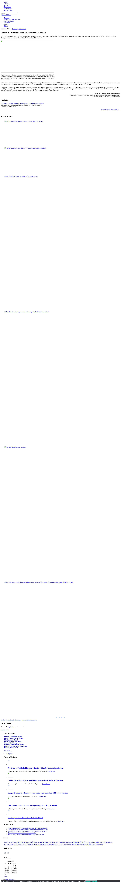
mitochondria (23, 844)
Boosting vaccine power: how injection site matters (22, 833)
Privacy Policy (8, 10)
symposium (80, 844)
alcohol (5, 842)
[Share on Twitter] (59, 718)
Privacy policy (92, 881)
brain (31, 842)
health (103, 842)
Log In (6, 5)
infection (111, 842)
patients (46, 844)
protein (54, 844)
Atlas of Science (9, 879)
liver (17, 844)
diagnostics (18, 720)
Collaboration (8, 8)
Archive (6, 24)
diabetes (65, 842)
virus (101, 844)
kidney (14, 844)
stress (69, 844)
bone (28, 842)
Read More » (51, 771)
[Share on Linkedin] (62, 718)
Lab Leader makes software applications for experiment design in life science (35, 780)
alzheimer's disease (12, 842)
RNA (62, 844)
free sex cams (4, 730)
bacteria (20, 842)
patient (42, 844)
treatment (91, 844)
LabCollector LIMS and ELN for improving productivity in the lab (32, 805)
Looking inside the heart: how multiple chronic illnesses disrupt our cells (28, 829)
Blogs (6, 26)
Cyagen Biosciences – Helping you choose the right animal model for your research (38, 793)
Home (6, 2)
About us (6, 3)
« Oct (5, 876)
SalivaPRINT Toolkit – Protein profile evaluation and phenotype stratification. (22, 103)
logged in (10, 727)
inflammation (8, 844)
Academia (7, 22)
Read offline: (105, 109)
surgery (74, 844)
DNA (82, 842)
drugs (89, 842)
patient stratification (27, 720)
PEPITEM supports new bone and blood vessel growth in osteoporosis (27, 828)
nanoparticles (30, 844)
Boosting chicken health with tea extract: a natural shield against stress (27, 831)
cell (48, 842)
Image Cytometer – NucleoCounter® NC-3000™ (25, 818)
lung (19, 844)
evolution (93, 842)
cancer (43, 841)
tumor (98, 844)
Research (6, 18)
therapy (85, 844)
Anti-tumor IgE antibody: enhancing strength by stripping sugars (26, 834)
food (97, 842)
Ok (87, 881)
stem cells (66, 844)
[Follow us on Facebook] (5, 853)
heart (107, 842)
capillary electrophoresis (7, 720)
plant (50, 844)
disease (75, 842)
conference (58, 842)
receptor (58, 844)
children (52, 842)
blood (25, 842)
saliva (35, 720)
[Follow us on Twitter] (9, 853)
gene (99, 842)
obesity (35, 844)
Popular (10, 753)
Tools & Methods (9, 21)
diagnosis (70, 842)
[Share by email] (64, 718)
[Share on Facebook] (57, 718)
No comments (22, 29)
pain (38, 844)
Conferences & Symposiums (12, 19)
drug (85, 842)
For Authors (7, 7)
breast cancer (37, 842)
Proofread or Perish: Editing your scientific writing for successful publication (35, 768)
